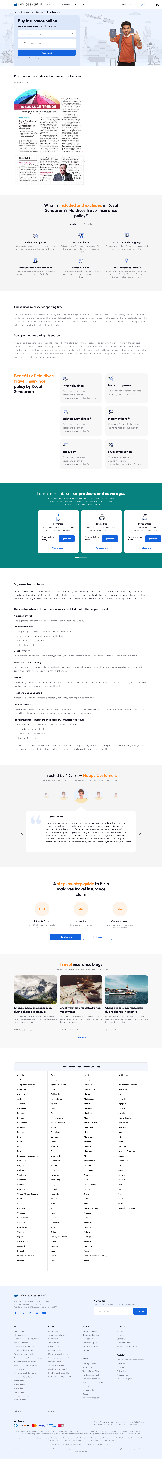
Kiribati (54, 1232)
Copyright (121, 1367)
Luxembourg (89, 1089)
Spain (120, 1132)
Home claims (53, 1346)
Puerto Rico (89, 1241)
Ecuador (20, 1260)
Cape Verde (22, 1189)
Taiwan (121, 1170)
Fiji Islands (55, 1103)
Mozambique (89, 1160)
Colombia (21, 1208)
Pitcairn (87, 1227)
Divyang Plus (19, 1369)
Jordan (54, 1217)
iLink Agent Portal (89, 1363)
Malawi (87, 1103)
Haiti (53, 1170)
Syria (120, 1165)
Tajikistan (122, 1175)
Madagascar (89, 1099)
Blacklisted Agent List (91, 1378)
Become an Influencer (91, 1390)
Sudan (120, 1141)
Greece (54, 1151)
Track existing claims (56, 1365)
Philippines (88, 1222)
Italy (52, 1208)
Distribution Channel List (92, 1382)
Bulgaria (20, 1165)
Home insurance (21, 1392)
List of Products (88, 1386)
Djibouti (20, 1251)
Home (16, 12)
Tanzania (121, 1179)
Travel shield (19, 1388)
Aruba (19, 1099)
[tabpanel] (58, 531)
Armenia (21, 1094)
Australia (21, 1103)
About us (120, 1331)
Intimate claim (66, 937)
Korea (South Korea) (59, 1236)
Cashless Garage (89, 1339)
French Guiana (57, 1118)
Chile (19, 1203)
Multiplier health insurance (25, 1361)
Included (72, 224)
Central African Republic (27, 1194)
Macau (87, 1094)
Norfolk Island (90, 1184)
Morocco (87, 1156)
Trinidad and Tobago (126, 1208)
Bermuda (21, 1151)
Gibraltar (54, 1146)
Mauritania (88, 1127)
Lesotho (87, 1075)
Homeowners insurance (24, 1396)
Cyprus (20, 1236)
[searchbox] (20, 35)
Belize (19, 1141)
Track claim (97, 937)
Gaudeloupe (56, 1132)
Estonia (54, 1089)
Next (140, 833)
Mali (86, 1118)
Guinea (54, 1165)
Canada (20, 1184)
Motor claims (53, 1331)
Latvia (53, 1255)
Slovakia (121, 1108)
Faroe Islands (56, 1099)
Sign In (142, 4)
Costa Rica (21, 1222)
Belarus (20, 1132)
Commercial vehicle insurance (26, 1339)
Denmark (21, 1246)
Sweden (121, 1156)
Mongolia (88, 1146)
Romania (88, 1246)
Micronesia (88, 1137)
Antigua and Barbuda (26, 1084)
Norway (87, 1189)
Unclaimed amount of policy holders (131, 1359)
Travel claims (53, 1342)
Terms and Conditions (52, 58)
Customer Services (90, 1331)
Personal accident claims (58, 1350)
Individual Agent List (90, 1375)
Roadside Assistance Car (58, 1369)
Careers (120, 1335)
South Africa (123, 1122)
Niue (86, 1179)
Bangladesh (22, 1122)
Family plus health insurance (25, 1350)
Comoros (21, 1213)
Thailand (121, 1184)
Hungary (54, 1184)
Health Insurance (21, 1342)
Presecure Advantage (23, 1377)
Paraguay (88, 1213)
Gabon (53, 1127)
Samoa (120, 1080)
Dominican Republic (25, 1255)
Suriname (122, 1146)
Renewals (66, 4)
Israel (53, 1203)
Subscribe (140, 1311)
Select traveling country (31, 34)
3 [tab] (83, 557)
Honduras (55, 1175)
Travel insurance (27, 12)
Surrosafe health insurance (25, 1373)
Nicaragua (88, 1170)
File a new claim (54, 1361)
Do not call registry (124, 1378)
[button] (29, 1331)
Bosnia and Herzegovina (27, 1156)
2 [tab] (80, 557)
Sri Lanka (121, 1137)
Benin (19, 1146)
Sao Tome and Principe (127, 1084)
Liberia (87, 1080)
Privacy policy (122, 1375)
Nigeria (87, 1175)
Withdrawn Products (91, 1397)
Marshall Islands (91, 1122)
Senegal (121, 1094)
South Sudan (123, 1127)
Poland (87, 1232)
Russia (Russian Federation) (95, 1255)
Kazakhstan (55, 1222)
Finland (54, 1108)
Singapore (122, 1103)
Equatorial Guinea (58, 1084)
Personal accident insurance (25, 1365)
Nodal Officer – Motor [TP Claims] (62, 1377)
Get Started (47, 53)
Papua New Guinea (92, 1208)
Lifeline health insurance (24, 1346)
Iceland (54, 1189)
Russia (86, 1251)
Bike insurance (20, 1335)
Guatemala (55, 1160)
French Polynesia (58, 1122)
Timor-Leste (123, 1189)
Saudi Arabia (123, 1089)
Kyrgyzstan (55, 1246)
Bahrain (20, 1118)
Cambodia (21, 1175)
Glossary (86, 1394)
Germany (55, 1137)
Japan (53, 1213)
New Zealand (89, 1165)
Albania (20, 1075)
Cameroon (21, 1179)
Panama (87, 1203)
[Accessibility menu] (157, 4)
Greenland (55, 1156)
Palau (86, 1198)
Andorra (20, 1080)
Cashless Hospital (89, 1342)
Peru (86, 1217)
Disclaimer (121, 1363)
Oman (86, 1194)
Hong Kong (55, 1179)
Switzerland (123, 1160)
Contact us (121, 1339)
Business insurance (22, 1399)
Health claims (53, 1339)
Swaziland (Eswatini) (126, 1151)
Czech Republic (23, 1241)
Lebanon (54, 1260)
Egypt (53, 1075)
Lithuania (88, 1084)
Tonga (120, 1203)
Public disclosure (123, 1342)
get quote (67, 538)
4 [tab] (85, 557)
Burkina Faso (22, 1170)
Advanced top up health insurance (28, 1358)
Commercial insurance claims (60, 1358)
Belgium (20, 1137)
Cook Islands (22, 1217)
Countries (39, 12)
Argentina (21, 1089)
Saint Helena (123, 1075)
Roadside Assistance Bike (58, 1373)
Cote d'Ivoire (22, 1227)
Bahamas (21, 1113)
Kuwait (53, 1241)
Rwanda (87, 1260)
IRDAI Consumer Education (93, 1367)
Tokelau (121, 1198)
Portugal (87, 1236)
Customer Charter (90, 1346)
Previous (22, 833)
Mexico (87, 1132)
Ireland (54, 1198)
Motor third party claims (58, 1354)
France (54, 1113)
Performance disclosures (127, 1346)
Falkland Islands (57, 1094)
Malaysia (88, 1108)
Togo (120, 1194)
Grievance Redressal (91, 1335)
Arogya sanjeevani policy (24, 1354)
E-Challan (86, 1350)
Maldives (88, 1113)
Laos (53, 1251)
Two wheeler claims (56, 1335)
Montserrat (89, 1151)
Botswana (21, 1160)
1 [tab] (77, 557)
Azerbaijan (21, 1108)
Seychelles (122, 1099)
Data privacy (122, 1371)
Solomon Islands (124, 1118)
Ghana (53, 1141)
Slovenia (121, 1113)
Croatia (20, 1232)
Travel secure (19, 1384)
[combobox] (47, 33)
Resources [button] (52, 1411)
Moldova (87, 1141)
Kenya (53, 1227)
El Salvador (55, 1080)
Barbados (21, 1127)
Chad (19, 1198)
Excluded (89, 224)
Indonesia (55, 1194)
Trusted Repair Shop (90, 1371)
